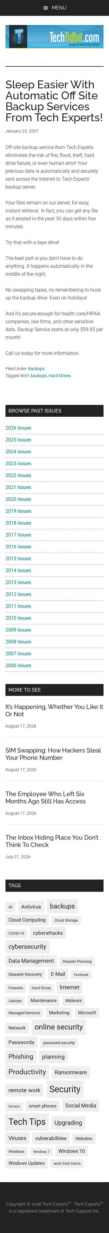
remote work (24, 1090)
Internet (69, 987)
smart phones (43, 1106)
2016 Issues (18, 547)
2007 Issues (18, 654)
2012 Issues (18, 594)
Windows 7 (41, 1152)
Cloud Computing (27, 920)
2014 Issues (18, 570)
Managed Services (24, 1013)
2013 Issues (18, 582)
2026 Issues (18, 428)
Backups (36, 368)
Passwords (21, 1042)
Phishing (20, 1056)
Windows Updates (26, 1163)
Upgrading (68, 1122)
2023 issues (18, 463)
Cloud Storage (66, 920)
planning (53, 1057)
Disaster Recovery (25, 974)
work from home (67, 1163)
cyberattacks (48, 933)
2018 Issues (18, 523)
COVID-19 (16, 933)
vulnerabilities (51, 1138)
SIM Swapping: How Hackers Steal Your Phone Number (53, 754)
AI (10, 907)
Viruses (17, 1138)
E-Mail (58, 974)
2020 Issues (18, 499)
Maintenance (44, 1000)
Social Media (80, 1105)
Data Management (31, 961)
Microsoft (87, 1012)
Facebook (81, 975)
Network (17, 1028)
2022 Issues (18, 475)
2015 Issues (18, 559)
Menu (59, 8)
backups (39, 375)
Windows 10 (71, 1151)
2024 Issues (18, 452)
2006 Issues (18, 665)
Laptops (15, 1001)
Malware (73, 1000)
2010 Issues (18, 618)
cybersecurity (27, 946)
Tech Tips (27, 1122)
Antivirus (31, 907)
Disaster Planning (77, 961)
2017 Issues (18, 535)
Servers (14, 1106)
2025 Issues (18, 440)
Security (65, 1089)
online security (59, 1026)
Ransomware (71, 1072)
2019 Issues (18, 511)
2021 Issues (18, 487)
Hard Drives (60, 375)
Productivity (27, 1072)
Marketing (59, 1012)
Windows (16, 1151)
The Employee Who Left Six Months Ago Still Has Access (45, 797)
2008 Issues (18, 642)
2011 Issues (18, 606)
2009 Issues (18, 630)
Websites (83, 1138)
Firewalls (15, 988)
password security (59, 1042)
